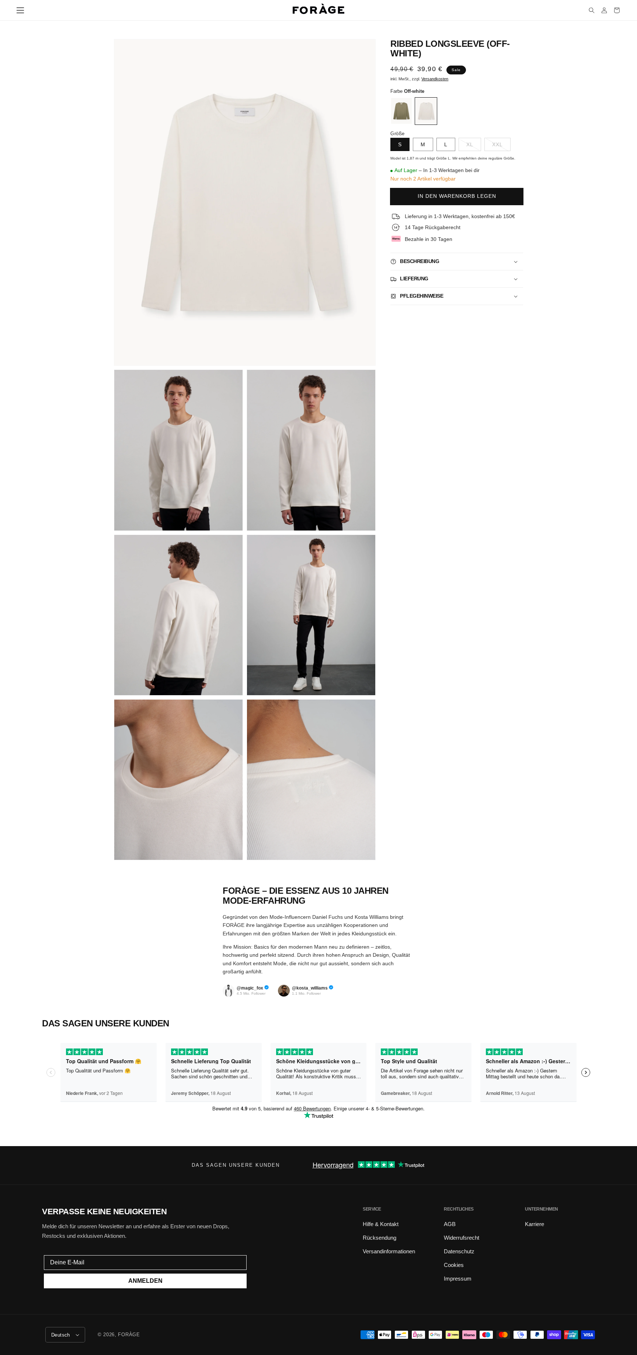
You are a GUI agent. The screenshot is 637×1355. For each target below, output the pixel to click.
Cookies (454, 1265)
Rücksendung (379, 1238)
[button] (20, 10)
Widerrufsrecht (461, 1238)
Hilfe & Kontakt (380, 1224)
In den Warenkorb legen (457, 196)
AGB (450, 1224)
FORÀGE (129, 1334)
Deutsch (60, 1335)
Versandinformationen (389, 1251)
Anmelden (145, 1281)
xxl (497, 145)
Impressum (457, 1278)
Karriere (534, 1224)
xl (469, 145)
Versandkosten (434, 79)
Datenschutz (459, 1251)
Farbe (407, 91)
